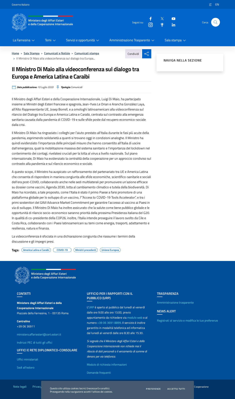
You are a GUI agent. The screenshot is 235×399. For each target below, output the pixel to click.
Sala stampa (173, 40)
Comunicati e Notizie (57, 53)
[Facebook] (149, 18)
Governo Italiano (20, 4)
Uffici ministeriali (27, 359)
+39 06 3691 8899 (109, 322)
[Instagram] (149, 24)
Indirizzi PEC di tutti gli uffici (34, 342)
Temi (48, 40)
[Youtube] (172, 18)
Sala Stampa (31, 53)
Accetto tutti (176, 389)
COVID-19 (62, 249)
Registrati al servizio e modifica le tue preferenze (187, 320)
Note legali (20, 386)
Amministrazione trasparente (175, 302)
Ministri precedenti (85, 249)
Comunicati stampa (87, 53)
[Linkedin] (172, 24)
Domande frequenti (99, 372)
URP (91, 307)
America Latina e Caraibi (36, 249)
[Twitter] (160, 18)
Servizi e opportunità (80, 40)
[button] (215, 22)
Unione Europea (110, 249)
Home (15, 53)
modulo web (134, 317)
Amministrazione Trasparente (129, 40)
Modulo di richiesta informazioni (107, 364)
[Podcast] (160, 24)
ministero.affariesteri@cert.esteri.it (39, 334)
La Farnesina (21, 40)
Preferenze (153, 389)
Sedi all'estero (25, 367)
